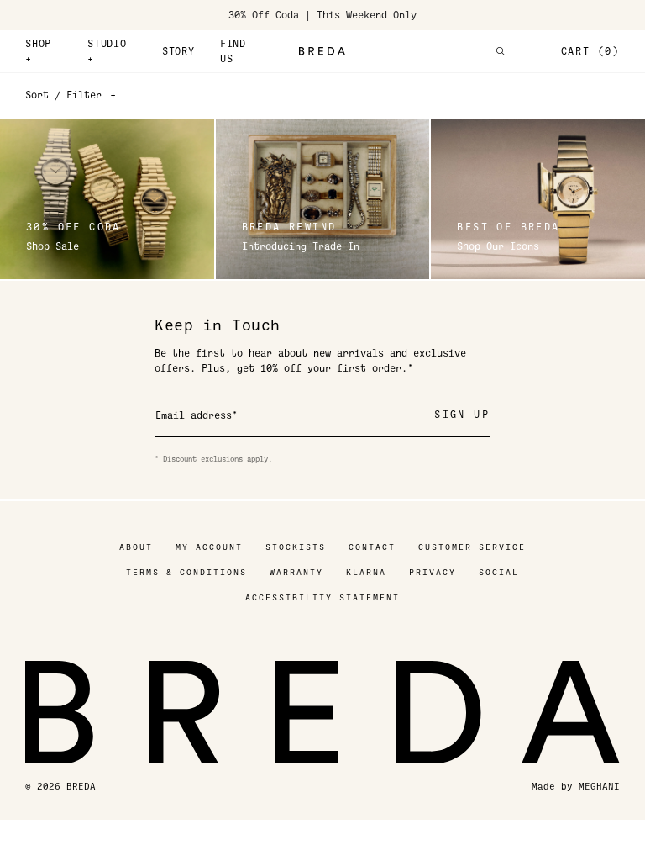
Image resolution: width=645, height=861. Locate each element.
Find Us (233, 51)
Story (178, 51)
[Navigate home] (322, 51)
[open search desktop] (500, 51)
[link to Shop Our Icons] (538, 199)
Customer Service (472, 547)
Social (499, 572)
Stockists (295, 547)
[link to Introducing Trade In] (323, 199)
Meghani (599, 786)
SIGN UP (462, 414)
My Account (209, 547)
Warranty (296, 572)
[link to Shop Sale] (107, 199)
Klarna (366, 572)
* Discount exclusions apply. (213, 459)
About (136, 547)
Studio (107, 51)
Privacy (432, 572)
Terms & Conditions (186, 572)
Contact (372, 547)
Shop (38, 51)
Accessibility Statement (322, 597)
